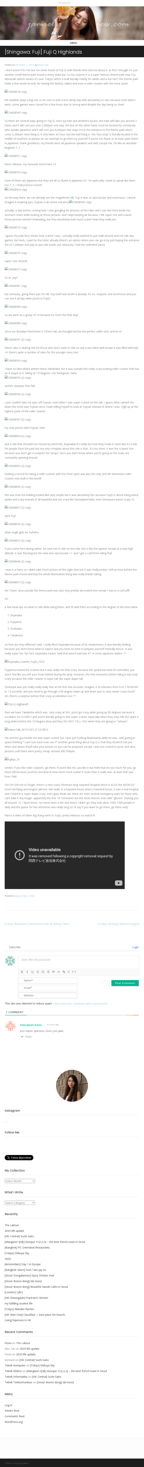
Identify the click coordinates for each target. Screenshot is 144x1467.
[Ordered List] (43, 972)
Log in (8, 1405)
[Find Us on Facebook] (77, 3)
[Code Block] (58, 972)
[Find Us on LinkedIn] (85, 3)
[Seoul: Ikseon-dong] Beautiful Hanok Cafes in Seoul (36, 1286)
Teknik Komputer (15, 1365)
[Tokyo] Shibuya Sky (17, 1253)
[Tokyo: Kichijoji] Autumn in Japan (119, 924)
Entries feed (12, 1410)
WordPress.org (14, 1422)
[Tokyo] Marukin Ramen (19, 1309)
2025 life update (14, 1231)
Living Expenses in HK (18, 1320)
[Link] (64, 972)
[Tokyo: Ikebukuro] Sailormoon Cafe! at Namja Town (37, 924)
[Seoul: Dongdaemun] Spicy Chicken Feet (29, 1275)
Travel (31, 895)
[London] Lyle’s (14, 1292)
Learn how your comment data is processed (80, 1003)
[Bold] (22, 972)
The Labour (12, 1225)
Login (135, 947)
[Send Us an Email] (73, 3)
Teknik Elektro (13, 1371)
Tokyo (24, 895)
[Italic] (27, 972)
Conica (16, 1463)
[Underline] (32, 972)
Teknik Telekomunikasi (18, 1382)
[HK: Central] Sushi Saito (19, 1236)
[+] (74, 971)
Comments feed (14, 1416)
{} (69, 971)
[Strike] (37, 972)
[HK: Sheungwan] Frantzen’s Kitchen (26, 1298)
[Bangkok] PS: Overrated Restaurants (27, 1247)
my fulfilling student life (19, 1303)
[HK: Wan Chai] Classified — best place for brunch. (35, 1314)
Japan (17, 895)
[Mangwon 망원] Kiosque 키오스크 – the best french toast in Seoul (45, 1242)
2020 (8, 1259)
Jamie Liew (43, 64)
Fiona (8, 1343)
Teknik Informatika (16, 1376)
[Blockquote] (53, 972)
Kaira (25, 1463)
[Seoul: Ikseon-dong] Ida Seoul (23, 1281)
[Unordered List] (48, 972)
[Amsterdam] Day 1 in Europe (23, 1264)
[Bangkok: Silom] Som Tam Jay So (25, 1270)
